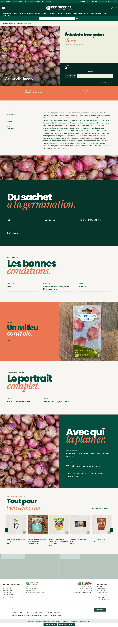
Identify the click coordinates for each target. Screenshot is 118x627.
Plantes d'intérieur (41, 13)
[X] (102, 83)
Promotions (6, 15)
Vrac (15, 13)
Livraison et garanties (54, 612)
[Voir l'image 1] (4, 52)
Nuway (94, 536)
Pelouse (68, 13)
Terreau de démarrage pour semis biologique (37, 540)
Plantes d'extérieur (56, 13)
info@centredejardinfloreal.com (35, 592)
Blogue (22, 612)
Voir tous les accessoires (101, 509)
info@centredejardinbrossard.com (82, 592)
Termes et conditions (56, 615)
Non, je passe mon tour (66, 624)
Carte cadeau (100, 609)
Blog (105, 13)
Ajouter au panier (95, 76)
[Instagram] (108, 83)
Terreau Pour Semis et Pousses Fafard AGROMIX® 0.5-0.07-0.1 (58, 541)
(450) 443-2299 (87, 590)
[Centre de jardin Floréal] (32, 584)
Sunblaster (10, 536)
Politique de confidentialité (39, 615)
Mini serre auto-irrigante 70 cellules (79, 540)
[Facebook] (105, 83)
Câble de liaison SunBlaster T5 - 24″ (16, 540)
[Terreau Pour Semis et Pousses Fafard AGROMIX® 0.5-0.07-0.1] (59, 524)
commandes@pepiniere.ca (109, 1)
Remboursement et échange (20, 615)
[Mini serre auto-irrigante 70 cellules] (80, 524)
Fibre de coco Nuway (98, 539)
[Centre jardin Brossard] (85, 584)
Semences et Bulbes (26, 13)
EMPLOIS (82, 1)
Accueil (5, 23)
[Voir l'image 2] (4, 59)
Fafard (30, 536)
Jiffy (72, 536)
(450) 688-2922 (30, 590)
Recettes (29, 612)
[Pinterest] (112, 83)
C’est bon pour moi (50, 624)
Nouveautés (7, 13)
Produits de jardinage (81, 13)
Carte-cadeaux (95, 13)
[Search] (77, 18)
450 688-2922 (93, 1)
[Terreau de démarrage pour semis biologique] (38, 524)
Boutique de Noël (39, 612)
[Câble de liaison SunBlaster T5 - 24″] (16, 524)
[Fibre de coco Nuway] (101, 524)
